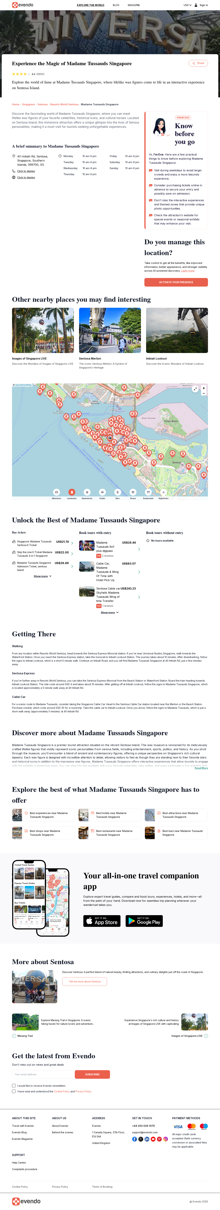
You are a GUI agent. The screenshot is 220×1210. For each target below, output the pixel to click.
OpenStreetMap (23, 385)
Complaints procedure (24, 1169)
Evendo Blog (19, 1132)
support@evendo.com (145, 1132)
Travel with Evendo (23, 1125)
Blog (116, 5)
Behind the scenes (62, 1132)
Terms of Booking (102, 1186)
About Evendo (60, 1125)
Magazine (134, 5)
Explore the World (90, 5)
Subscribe (92, 1074)
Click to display (26, 171)
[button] (110, 438)
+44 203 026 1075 (143, 1125)
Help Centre (19, 1162)
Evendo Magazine (22, 1138)
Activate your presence (176, 282)
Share (200, 63)
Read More (201, 768)
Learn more (188, 270)
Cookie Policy (62, 1091)
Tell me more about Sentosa (85, 981)
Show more (41, 576)
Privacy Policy (83, 1091)
